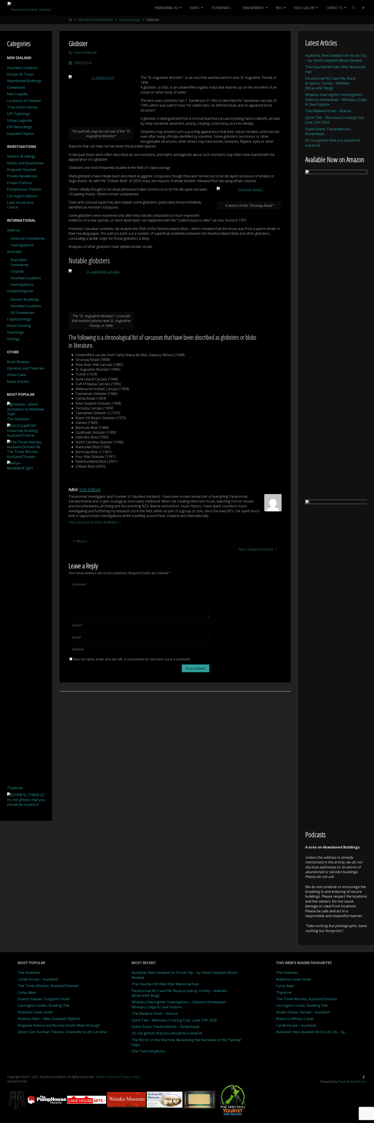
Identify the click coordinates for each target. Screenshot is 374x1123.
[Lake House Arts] (87, 1099)
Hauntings (15, 332)
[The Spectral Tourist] (233, 1099)
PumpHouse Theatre (24, 189)
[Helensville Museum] (165, 1099)
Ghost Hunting (19, 325)
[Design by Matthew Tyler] (17, 1099)
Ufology (13, 338)
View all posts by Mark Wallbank (95, 522)
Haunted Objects (20, 133)
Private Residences (22, 176)
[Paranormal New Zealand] (29, 7)
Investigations (22, 245)
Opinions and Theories (25, 368)
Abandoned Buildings (24, 80)
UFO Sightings (18, 113)
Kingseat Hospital (21, 169)
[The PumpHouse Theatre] (47, 1099)
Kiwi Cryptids (17, 94)
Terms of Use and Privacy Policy (117, 1077)
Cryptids (17, 271)
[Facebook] (363, 8)
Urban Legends (19, 120)
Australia (14, 251)
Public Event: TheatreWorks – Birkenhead (165, 1026)
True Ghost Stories (22, 107)
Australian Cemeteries (19, 262)
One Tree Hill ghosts (148, 1051)
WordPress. (358, 1081)
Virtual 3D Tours (20, 74)
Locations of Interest (24, 100)
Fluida (342, 1081)
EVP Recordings (19, 126)
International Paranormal (95, 20)
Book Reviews (18, 361)
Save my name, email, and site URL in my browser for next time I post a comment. (131, 659)
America (13, 230)
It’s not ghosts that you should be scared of (167, 1033)
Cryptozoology (129, 20)
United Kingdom (20, 291)
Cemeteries (16, 87)
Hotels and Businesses (25, 163)
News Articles (18, 381)
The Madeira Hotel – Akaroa (328, 110)
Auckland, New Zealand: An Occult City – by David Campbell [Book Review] (335, 58)
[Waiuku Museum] (127, 1099)
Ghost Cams (16, 374)
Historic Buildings (21, 156)
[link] (353, 7)
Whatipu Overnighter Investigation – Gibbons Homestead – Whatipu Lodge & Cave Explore (336, 99)
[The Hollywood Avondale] (200, 1099)
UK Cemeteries (22, 312)
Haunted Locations (22, 67)
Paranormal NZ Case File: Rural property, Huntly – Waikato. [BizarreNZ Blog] (330, 83)
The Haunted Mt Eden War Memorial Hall (165, 984)
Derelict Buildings (24, 299)
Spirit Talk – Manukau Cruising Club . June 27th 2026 (174, 1020)
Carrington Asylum (22, 196)
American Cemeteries (27, 238)
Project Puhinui (19, 182)
